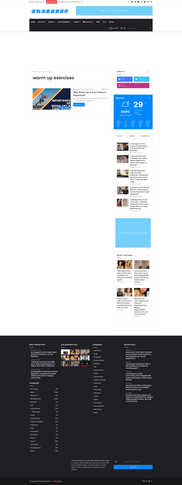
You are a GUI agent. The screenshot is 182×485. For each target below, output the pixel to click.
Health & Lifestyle (37, 421)
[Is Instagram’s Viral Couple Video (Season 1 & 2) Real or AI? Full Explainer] (122, 147)
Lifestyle (88, 22)
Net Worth (34, 434)
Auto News (34, 389)
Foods (33, 415)
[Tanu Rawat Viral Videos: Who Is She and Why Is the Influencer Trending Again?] (124, 264)
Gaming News (35, 418)
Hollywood (34, 425)
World (76, 22)
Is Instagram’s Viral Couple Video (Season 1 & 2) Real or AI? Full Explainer (139, 147)
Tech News (34, 444)
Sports (51, 22)
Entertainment (64, 22)
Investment (34, 431)
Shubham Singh (79, 89)
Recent (132, 136)
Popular (120, 136)
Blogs (111, 22)
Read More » (79, 104)
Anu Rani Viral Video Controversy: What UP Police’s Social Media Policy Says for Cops (86, 2)
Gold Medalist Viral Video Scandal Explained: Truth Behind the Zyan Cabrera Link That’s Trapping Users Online (139, 176)
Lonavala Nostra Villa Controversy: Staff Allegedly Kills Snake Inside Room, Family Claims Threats (141, 276)
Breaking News (36, 399)
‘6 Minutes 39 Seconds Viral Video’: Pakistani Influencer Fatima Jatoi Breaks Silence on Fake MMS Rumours (139, 204)
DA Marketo (58, 481)
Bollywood (34, 395)
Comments (145, 136)
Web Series (36, 412)
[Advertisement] (91, 49)
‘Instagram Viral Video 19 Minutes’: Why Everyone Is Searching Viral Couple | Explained (139, 190)
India (98, 22)
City (104, 22)
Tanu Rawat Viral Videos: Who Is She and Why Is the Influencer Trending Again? (124, 275)
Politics (41, 22)
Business (34, 402)
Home (33, 22)
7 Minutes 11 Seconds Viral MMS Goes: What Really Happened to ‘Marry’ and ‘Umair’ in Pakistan (138, 160)
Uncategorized (36, 448)
